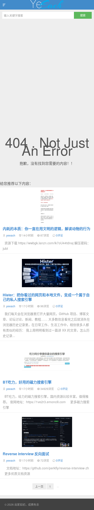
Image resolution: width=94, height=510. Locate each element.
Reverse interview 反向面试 (26, 453)
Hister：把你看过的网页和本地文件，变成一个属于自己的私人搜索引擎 (46, 297)
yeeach (10, 235)
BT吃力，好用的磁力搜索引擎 (27, 382)
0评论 (59, 235)
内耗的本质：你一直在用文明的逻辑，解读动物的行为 (46, 228)
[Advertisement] (47, 70)
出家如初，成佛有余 (47, 5)
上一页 (39, 486)
